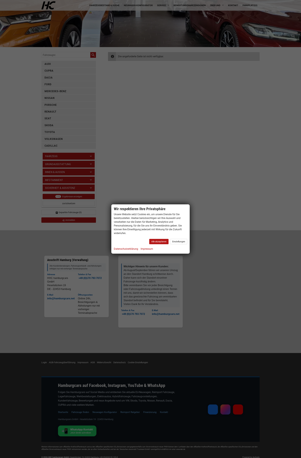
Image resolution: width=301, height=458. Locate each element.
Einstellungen (178, 241)
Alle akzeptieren (158, 241)
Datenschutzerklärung (126, 248)
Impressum (147, 248)
